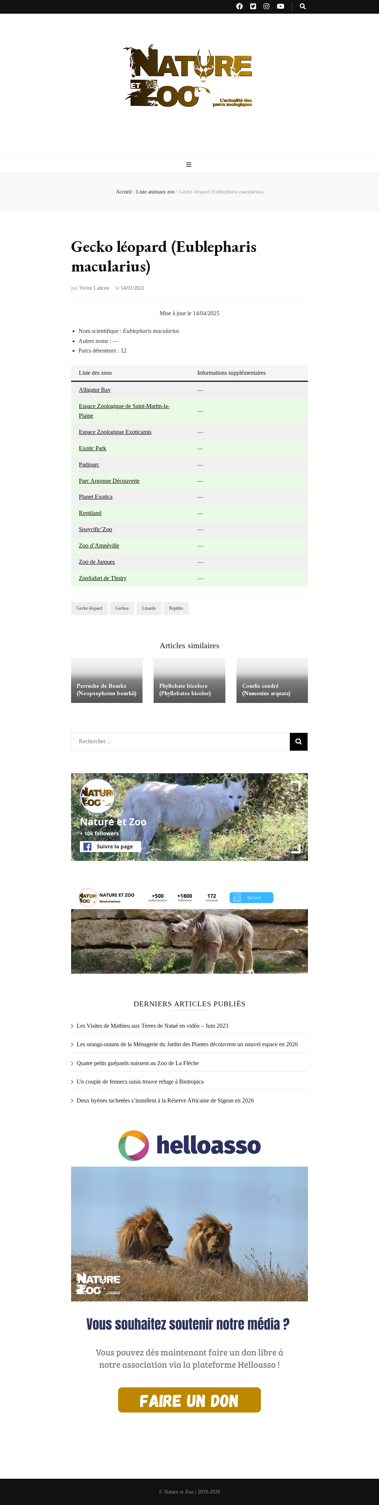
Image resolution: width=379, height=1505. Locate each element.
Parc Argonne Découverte (109, 481)
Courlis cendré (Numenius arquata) (266, 689)
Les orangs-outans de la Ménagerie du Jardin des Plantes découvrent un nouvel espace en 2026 (187, 1044)
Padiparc (89, 464)
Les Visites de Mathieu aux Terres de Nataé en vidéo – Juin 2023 (152, 1026)
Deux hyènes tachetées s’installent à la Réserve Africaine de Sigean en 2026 (165, 1100)
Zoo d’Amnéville (99, 545)
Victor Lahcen (94, 288)
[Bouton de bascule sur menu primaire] (189, 165)
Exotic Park (92, 448)
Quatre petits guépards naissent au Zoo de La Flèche (138, 1063)
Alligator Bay (95, 390)
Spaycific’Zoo (95, 529)
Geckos (122, 608)
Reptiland (90, 513)
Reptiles (176, 608)
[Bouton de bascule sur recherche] (303, 7)
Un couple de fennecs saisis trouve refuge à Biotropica (140, 1081)
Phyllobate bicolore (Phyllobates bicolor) (185, 689)
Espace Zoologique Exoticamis (115, 432)
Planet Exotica (96, 497)
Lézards (149, 608)
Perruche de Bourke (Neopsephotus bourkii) (107, 689)
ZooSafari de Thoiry (103, 578)
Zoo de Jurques (97, 562)
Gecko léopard (89, 608)
